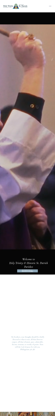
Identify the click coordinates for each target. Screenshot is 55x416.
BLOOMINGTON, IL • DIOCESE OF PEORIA (27, 271)
